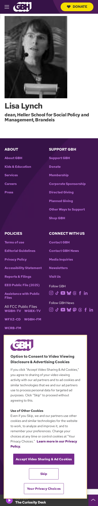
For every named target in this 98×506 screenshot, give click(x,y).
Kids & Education (18, 167)
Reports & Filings (18, 277)
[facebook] (80, 292)
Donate (80, 6)
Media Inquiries (61, 259)
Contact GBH (59, 242)
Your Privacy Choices (44, 489)
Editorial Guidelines (20, 251)
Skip (43, 474)
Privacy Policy (16, 259)
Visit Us (55, 277)
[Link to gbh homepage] (22, 6)
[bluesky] (69, 292)
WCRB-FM (13, 328)
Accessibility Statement (23, 268)
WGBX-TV (32, 311)
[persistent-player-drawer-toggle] (93, 500)
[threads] (75, 292)
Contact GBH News (64, 251)
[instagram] (51, 292)
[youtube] (63, 292)
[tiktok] (57, 292)
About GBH (13, 158)
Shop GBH (57, 218)
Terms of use (14, 242)
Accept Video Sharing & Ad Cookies (44, 459)
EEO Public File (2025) (22, 285)
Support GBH (59, 158)
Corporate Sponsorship (67, 184)
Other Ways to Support (67, 209)
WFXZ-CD (13, 319)
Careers (11, 184)
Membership (59, 175)
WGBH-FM (32, 319)
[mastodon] (75, 309)
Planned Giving (61, 201)
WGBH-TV (13, 311)
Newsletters (58, 268)
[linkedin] (86, 292)
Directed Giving (61, 192)
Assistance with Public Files (22, 296)
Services (11, 175)
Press (9, 192)
